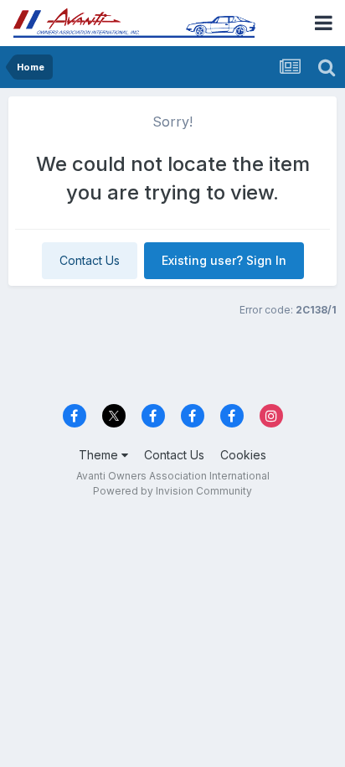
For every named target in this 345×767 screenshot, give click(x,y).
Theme (100, 455)
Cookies (243, 455)
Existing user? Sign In (224, 260)
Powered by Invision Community (172, 491)
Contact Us (89, 260)
